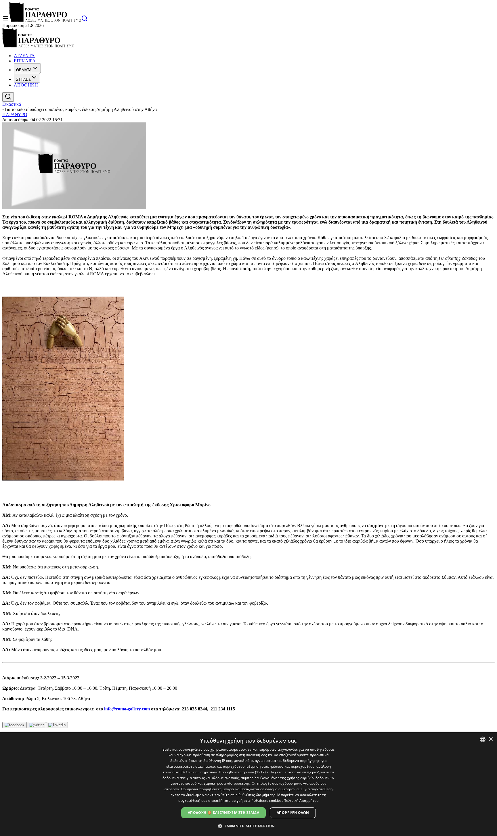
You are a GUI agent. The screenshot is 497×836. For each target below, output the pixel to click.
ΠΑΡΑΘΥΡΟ (14, 114)
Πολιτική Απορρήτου (301, 800)
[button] (248, 825)
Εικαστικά (11, 104)
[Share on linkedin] (57, 725)
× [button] (490, 739)
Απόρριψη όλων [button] (293, 812)
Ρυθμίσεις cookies (266, 800)
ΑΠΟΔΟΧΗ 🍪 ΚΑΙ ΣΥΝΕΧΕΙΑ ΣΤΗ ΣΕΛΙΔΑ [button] (223, 812)
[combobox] (482, 739)
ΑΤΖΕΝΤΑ (24, 55)
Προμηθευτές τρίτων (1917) (242, 772)
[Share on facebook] (14, 725)
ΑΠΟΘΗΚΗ (26, 84)
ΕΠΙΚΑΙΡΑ (25, 60)
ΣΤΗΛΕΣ (23, 79)
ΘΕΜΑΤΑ (24, 70)
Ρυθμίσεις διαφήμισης (257, 794)
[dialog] (248, 784)
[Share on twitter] (36, 725)
